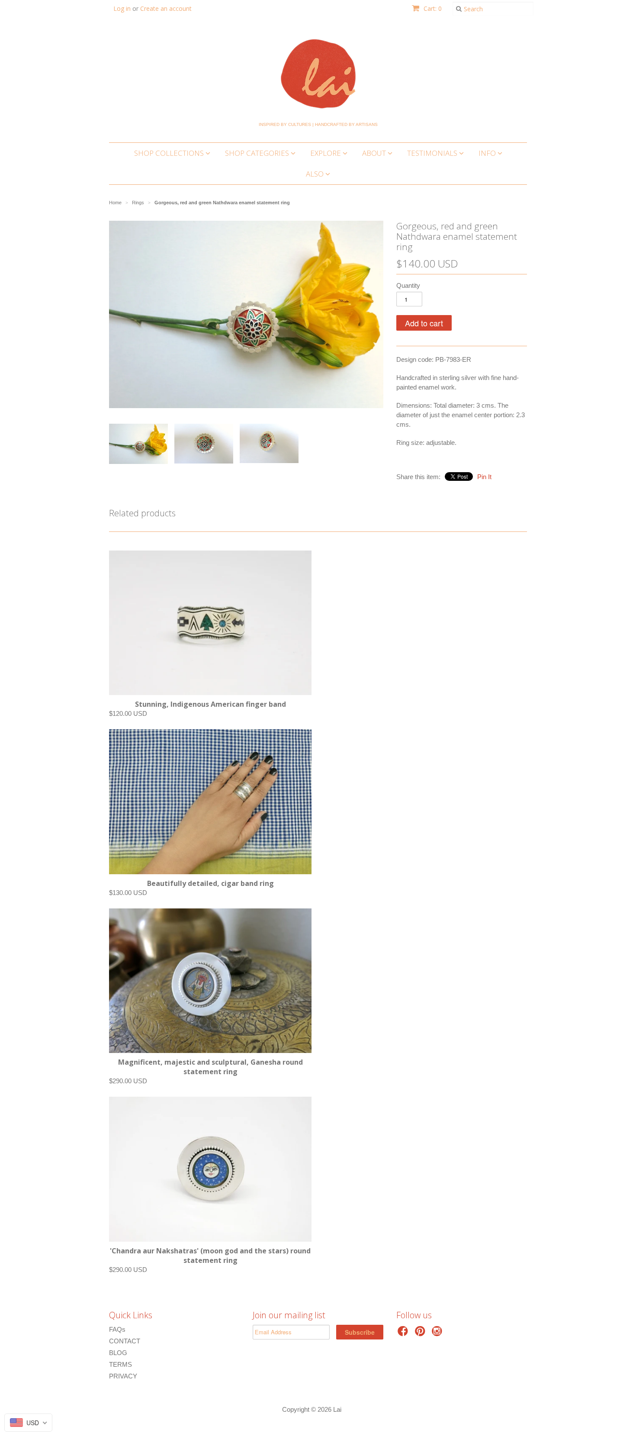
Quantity (408, 285)
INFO (488, 153)
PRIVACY (123, 1376)
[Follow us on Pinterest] (421, 1333)
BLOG (118, 1352)
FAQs (117, 1329)
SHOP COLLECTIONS (170, 153)
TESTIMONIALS (433, 153)
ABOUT (375, 153)
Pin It (484, 476)
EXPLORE (326, 153)
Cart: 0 (432, 8)
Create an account (166, 8)
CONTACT (124, 1341)
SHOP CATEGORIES (258, 153)
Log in (122, 8)
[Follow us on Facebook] (404, 1333)
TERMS (120, 1364)
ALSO (315, 174)
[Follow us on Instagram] (438, 1333)
